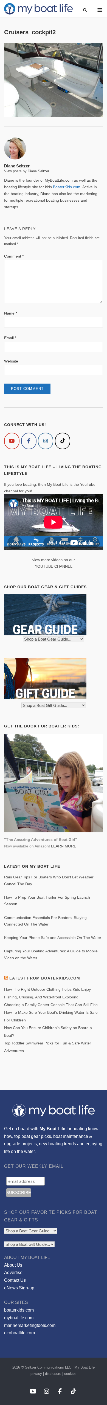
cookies (70, 1374)
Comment (14, 256)
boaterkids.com (19, 1310)
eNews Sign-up (19, 1288)
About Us (13, 1265)
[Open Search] (85, 10)
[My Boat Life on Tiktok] (62, 441)
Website (11, 361)
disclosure (53, 1374)
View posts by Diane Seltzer (26, 171)
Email (10, 338)
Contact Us (15, 1280)
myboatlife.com (18, 1317)
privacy (36, 1374)
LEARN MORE (63, 846)
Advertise (13, 1272)
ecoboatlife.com (19, 1332)
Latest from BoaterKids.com (44, 978)
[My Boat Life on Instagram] (45, 441)
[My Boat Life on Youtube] (11, 441)
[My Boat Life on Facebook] (28, 441)
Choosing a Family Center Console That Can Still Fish (51, 1005)
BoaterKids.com (66, 187)
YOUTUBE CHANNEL (53, 566)
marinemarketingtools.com (29, 1325)
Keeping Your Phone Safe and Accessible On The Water (52, 937)
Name (10, 313)
